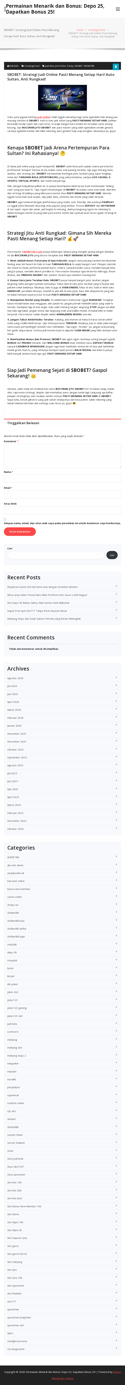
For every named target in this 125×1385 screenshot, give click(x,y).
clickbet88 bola (15, 920)
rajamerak (13, 1095)
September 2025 (17, 757)
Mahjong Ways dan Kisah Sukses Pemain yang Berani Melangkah (44, 618)
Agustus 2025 (15, 765)
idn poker (12, 984)
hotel (10, 968)
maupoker (13, 1063)
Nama (8, 471)
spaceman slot (15, 1325)
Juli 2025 (12, 773)
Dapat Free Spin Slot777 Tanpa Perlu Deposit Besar (37, 610)
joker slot (12, 992)
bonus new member (18, 889)
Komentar (11, 441)
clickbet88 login (16, 936)
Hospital (12, 960)
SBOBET (79, 65)
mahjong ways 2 (16, 1055)
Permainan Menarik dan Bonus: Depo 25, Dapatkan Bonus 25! (55, 9)
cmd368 (12, 944)
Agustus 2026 (15, 678)
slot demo (13, 1214)
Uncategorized (96, 29)
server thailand (16, 1142)
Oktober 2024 (15, 828)
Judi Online (60, 65)
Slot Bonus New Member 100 (24, 1206)
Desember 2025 (16, 733)
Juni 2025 (12, 781)
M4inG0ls (14, 65)
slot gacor (13, 1246)
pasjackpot (13, 1087)
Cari (9, 548)
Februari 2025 (15, 813)
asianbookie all (15, 873)
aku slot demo (15, 865)
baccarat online (16, 881)
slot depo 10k (15, 1222)
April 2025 (13, 797)
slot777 (11, 1301)
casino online (14, 896)
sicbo (10, 1150)
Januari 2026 (14, 725)
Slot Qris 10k (14, 1277)
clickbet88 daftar (17, 928)
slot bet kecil (14, 1198)
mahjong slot (14, 1047)
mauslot (11, 1071)
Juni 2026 (12, 694)
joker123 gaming (17, 1008)
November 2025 (16, 741)
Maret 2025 (14, 805)
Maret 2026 (14, 709)
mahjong (12, 1039)
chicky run (12, 904)
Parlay (70, 65)
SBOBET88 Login (32, 251)
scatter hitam (15, 1134)
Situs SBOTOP (15, 1166)
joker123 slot (15, 1016)
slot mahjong (14, 1261)
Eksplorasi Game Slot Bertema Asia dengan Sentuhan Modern (42, 586)
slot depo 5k (14, 1230)
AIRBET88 (13, 857)
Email (8, 487)
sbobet (11, 1119)
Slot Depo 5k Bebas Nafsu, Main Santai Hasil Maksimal (38, 602)
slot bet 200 (14, 1190)
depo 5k (12, 952)
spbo (10, 1333)
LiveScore (13, 1031)
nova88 (11, 1079)
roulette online (15, 1103)
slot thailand (14, 1293)
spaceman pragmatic (19, 1317)
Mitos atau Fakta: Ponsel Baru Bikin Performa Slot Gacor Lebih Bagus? (47, 594)
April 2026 (13, 701)
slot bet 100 (14, 1182)
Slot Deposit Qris (17, 1238)
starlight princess (17, 1341)
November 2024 (16, 820)
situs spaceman (16, 1174)
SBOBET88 (89, 65)
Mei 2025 (12, 789)
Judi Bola (49, 65)
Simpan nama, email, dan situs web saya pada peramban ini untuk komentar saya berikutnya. (62, 523)
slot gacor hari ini (17, 1253)
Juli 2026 (12, 686)
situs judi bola (15, 1158)
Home (80, 29)
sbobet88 (13, 1127)
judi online (43, 117)
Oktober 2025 (15, 749)
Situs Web (10, 503)
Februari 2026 (15, 717)
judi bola (12, 1023)
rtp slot (11, 1111)
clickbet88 (13, 912)
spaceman (13, 1309)
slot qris (12, 1269)
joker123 (12, 1000)
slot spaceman (15, 1285)
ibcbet (10, 976)
